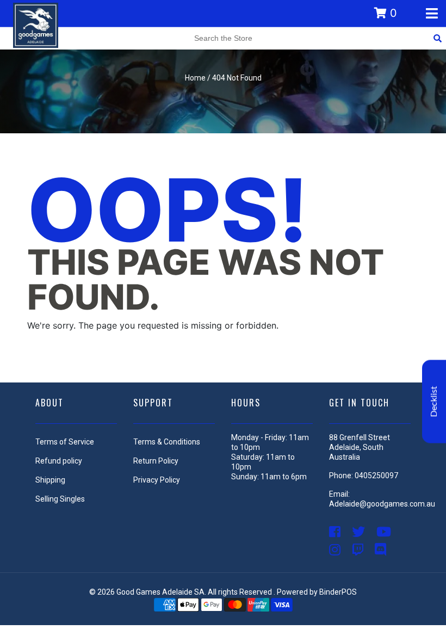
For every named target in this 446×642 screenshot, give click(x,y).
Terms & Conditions (166, 441)
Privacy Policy (156, 480)
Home (195, 77)
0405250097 (376, 475)
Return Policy (155, 460)
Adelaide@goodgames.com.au (382, 503)
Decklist (434, 401)
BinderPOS (338, 592)
